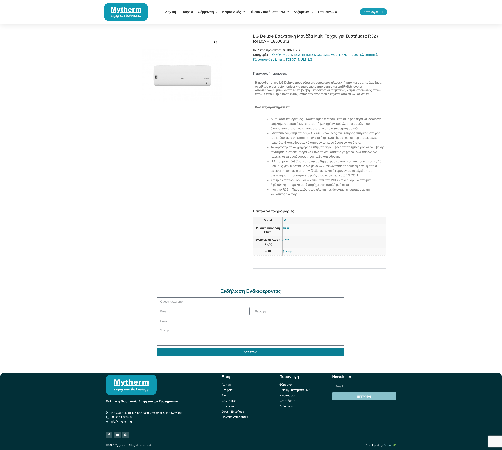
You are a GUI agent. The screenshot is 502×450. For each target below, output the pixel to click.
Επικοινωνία (327, 12)
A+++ (286, 239)
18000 (286, 228)
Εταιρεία (187, 12)
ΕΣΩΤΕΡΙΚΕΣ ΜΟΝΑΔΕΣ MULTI (317, 54)
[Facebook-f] (109, 435)
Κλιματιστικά (368, 54)
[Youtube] (117, 435)
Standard (288, 251)
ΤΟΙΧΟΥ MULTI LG (299, 59)
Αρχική (170, 12)
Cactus (388, 445)
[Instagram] (125, 435)
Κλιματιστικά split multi (268, 59)
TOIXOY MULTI (281, 54)
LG (284, 220)
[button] (215, 42)
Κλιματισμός (349, 54)
